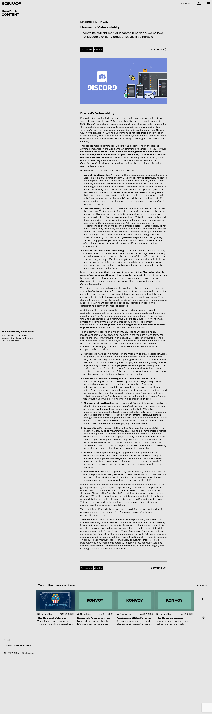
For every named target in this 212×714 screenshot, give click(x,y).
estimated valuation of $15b (140, 149)
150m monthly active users (125, 121)
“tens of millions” (157, 135)
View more (202, 585)
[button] (203, 599)
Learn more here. (11, 340)
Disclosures (28, 653)
